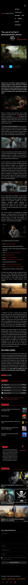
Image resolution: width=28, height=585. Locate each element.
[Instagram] (7, 582)
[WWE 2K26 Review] (24, 416)
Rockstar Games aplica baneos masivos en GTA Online (10, 422)
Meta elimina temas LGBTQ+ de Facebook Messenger (9, 434)
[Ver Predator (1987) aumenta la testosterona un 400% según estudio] (24, 410)
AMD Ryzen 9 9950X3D (10, 244)
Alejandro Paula (22, 39)
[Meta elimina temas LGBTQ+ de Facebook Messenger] (24, 434)
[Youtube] (15, 582)
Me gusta (24, 384)
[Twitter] (11, 582)
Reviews (3, 44)
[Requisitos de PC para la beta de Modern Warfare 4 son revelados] (14, 514)
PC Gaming (9, 375)
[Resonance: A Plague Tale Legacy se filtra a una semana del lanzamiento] (14, 497)
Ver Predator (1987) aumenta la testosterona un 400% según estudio (11, 410)
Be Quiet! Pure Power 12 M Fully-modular (14, 266)
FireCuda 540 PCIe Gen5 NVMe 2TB (13, 264)
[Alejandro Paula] (13, 38)
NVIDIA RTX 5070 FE (9, 255)
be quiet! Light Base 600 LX (11, 257)
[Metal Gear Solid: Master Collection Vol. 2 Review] (14, 480)
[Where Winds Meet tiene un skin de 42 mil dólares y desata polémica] (24, 428)
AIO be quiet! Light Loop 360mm (13, 252)
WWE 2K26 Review (5, 416)
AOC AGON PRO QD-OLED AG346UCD (15, 259)
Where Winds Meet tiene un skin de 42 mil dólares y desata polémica (9, 428)
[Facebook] (3, 582)
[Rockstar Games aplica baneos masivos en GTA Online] (24, 422)
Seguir (24, 387)
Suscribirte (23, 392)
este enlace (15, 116)
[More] (18, 66)
